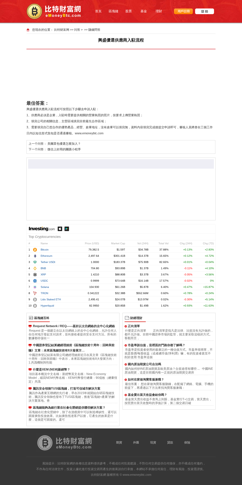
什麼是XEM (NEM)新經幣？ (51, 369)
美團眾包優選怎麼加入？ (64, 143)
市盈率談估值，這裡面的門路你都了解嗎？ (156, 345)
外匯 (136, 442)
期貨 (119, 442)
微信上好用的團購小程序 (64, 149)
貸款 (170, 442)
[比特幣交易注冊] (183, 11)
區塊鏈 (113, 11)
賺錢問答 (94, 29)
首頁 (98, 11)
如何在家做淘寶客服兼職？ (146, 379)
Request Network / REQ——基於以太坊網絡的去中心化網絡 (74, 326)
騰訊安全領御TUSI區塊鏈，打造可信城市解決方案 (66, 388)
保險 (187, 442)
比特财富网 (61, 29)
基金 (143, 11)
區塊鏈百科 (41, 318)
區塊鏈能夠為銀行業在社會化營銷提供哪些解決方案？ (69, 407)
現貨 (153, 442)
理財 (159, 11)
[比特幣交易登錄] (204, 11)
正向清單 (134, 326)
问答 (77, 29)
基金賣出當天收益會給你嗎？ (147, 394)
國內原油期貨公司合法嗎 (144, 364)
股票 (128, 11)
